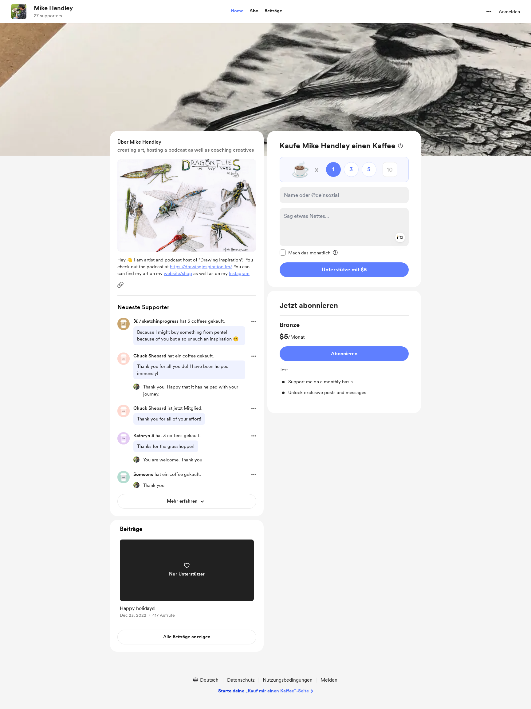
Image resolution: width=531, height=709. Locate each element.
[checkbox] (305, 253)
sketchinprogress (160, 321)
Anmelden (509, 11)
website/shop (178, 273)
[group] (344, 358)
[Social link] (120, 285)
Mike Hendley (53, 8)
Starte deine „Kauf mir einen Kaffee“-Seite (263, 691)
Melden (329, 680)
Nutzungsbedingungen (288, 680)
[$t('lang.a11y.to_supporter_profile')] (136, 386)
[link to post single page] (186, 579)
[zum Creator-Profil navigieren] (18, 11)
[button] (237, 11)
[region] (344, 209)
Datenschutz (241, 680)
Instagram (239, 273)
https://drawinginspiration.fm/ (201, 266)
